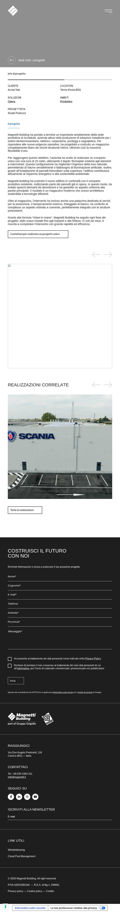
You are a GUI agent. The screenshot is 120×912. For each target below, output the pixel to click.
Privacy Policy (93, 658)
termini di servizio (85, 692)
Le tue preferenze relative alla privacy (74, 907)
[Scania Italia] (60, 446)
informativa (23, 668)
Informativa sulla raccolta (30, 907)
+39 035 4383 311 (22, 773)
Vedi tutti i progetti (31, 60)
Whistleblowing (16, 850)
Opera (11, 101)
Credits (50, 891)
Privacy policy (15, 891)
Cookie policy (34, 891)
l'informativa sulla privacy (63, 692)
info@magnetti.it (17, 777)
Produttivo (66, 101)
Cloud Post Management (22, 856)
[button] (96, 254)
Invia (12, 680)
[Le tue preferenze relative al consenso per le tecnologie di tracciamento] (5, 906)
